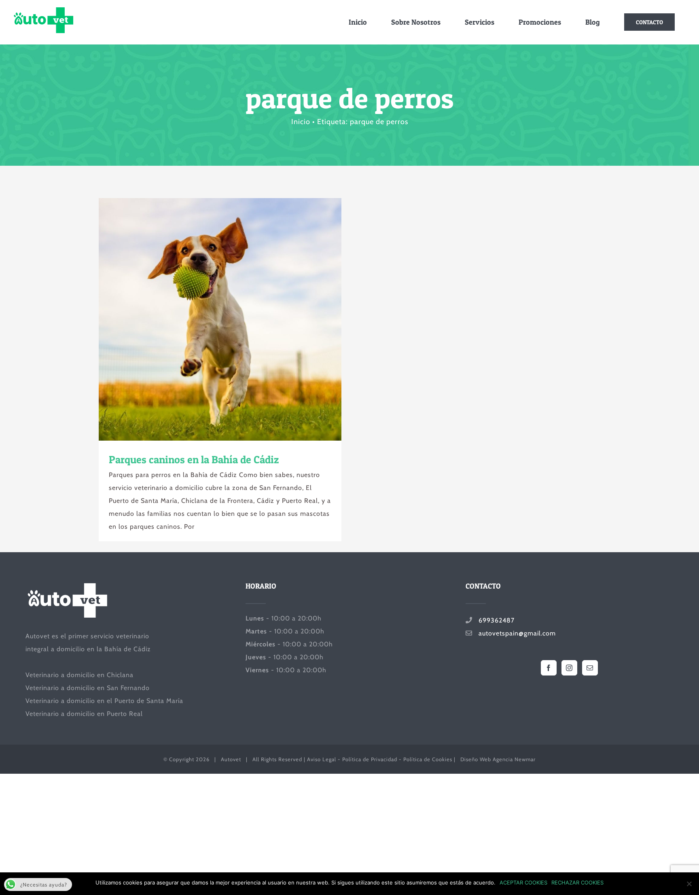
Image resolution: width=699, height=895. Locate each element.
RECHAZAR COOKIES (577, 882)
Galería (235, 319)
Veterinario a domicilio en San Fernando (87, 688)
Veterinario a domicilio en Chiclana (79, 675)
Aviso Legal (321, 759)
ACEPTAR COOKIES (523, 882)
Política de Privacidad (369, 759)
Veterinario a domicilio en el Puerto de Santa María (104, 701)
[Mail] (590, 667)
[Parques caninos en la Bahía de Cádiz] (220, 319)
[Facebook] (549, 667)
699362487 (493, 620)
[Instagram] (569, 667)
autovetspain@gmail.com (514, 633)
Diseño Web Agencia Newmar (498, 759)
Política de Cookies (427, 759)
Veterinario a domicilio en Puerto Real (84, 714)
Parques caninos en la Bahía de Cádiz (205, 319)
